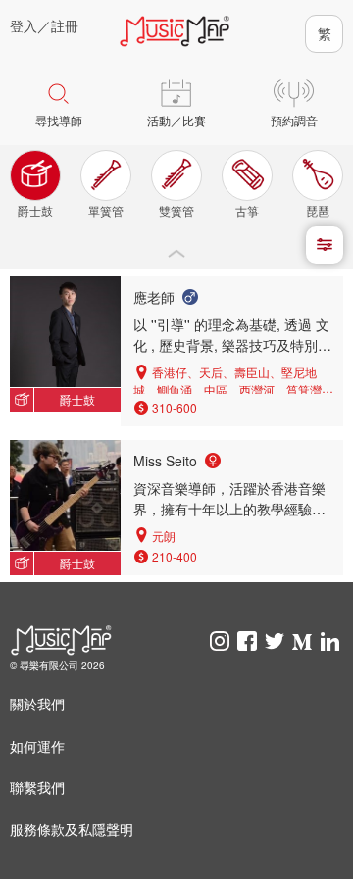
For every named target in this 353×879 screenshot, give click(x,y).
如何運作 (37, 746)
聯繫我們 (37, 787)
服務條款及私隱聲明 (71, 829)
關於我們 (37, 703)
